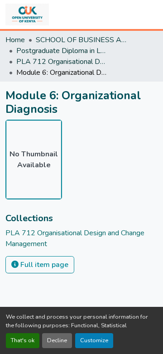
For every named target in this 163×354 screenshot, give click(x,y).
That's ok (22, 340)
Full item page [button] (43, 265)
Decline (57, 340)
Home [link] (15, 40)
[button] (27, 14)
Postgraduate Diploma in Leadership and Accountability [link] (61, 51)
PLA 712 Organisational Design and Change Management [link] (61, 62)
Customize (94, 340)
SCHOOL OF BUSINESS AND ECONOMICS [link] (81, 40)
